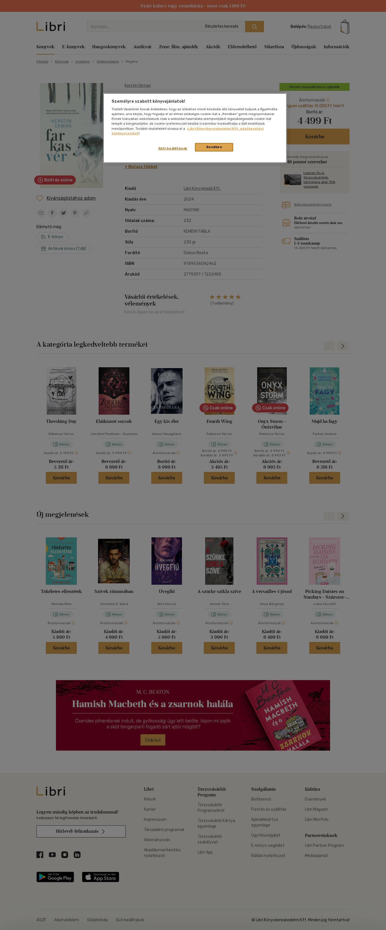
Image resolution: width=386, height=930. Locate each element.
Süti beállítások (172, 148)
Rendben (214, 147)
